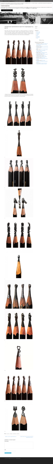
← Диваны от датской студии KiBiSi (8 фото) (10, 436)
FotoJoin (10, 458)
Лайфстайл (37, 33)
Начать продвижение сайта (7, 10)
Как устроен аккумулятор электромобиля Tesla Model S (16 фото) (42, 58)
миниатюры (14, 433)
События (37, 34)
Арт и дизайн (38, 32)
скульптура (18, 433)
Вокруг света (38, 31)
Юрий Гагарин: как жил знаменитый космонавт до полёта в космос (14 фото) (42, 44)
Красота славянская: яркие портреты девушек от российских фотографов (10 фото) (42, 50)
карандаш (11, 433)
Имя (5, 449)
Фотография (38, 37)
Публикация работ (18, 458)
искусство (8, 433)
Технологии (38, 36)
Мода (37, 35)
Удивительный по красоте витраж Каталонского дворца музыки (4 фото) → (26, 437)
